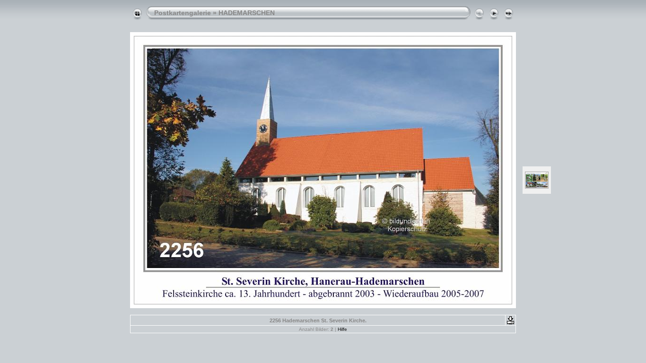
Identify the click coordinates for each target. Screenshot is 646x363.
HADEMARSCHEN (246, 13)
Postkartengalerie (182, 13)
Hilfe (342, 329)
